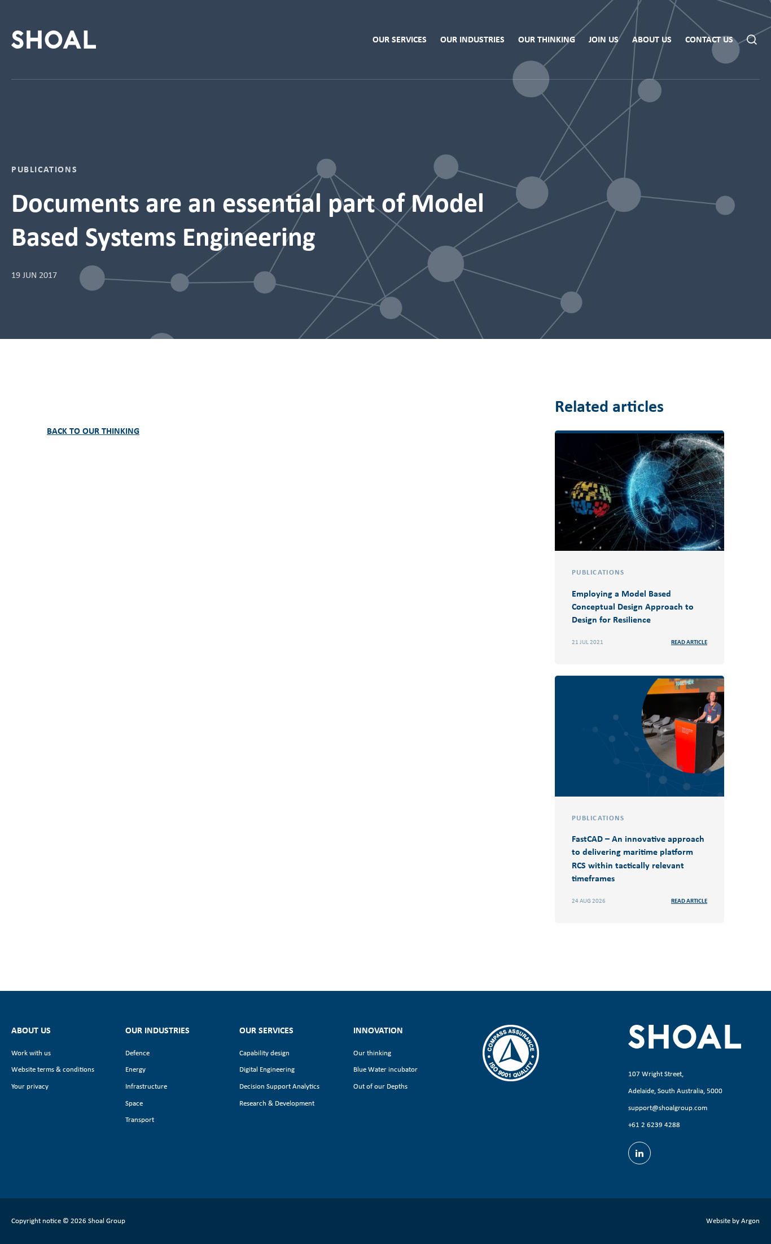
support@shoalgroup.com (667, 1107)
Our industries (472, 39)
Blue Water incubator (385, 1069)
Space (134, 1103)
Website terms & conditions (52, 1069)
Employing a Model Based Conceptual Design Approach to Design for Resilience (633, 606)
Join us (604, 39)
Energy (135, 1069)
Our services (400, 39)
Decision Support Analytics (279, 1086)
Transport (139, 1119)
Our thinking (546, 39)
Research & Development (276, 1103)
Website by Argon (733, 1220)
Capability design (264, 1053)
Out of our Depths (380, 1086)
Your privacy (30, 1086)
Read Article (689, 642)
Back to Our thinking (93, 430)
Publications (44, 169)
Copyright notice (36, 1220)
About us (652, 39)
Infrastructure (146, 1086)
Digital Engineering (267, 1069)
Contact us (709, 39)
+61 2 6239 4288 (654, 1124)
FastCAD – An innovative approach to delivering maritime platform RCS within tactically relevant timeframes (638, 858)
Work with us (31, 1053)
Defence (137, 1053)
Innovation (378, 1030)
